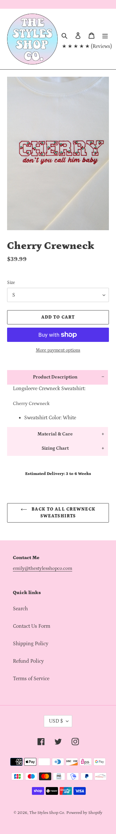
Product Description (55, 377)
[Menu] (105, 35)
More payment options (58, 350)
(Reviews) (101, 46)
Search (20, 609)
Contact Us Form (31, 626)
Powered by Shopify (84, 812)
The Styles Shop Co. (47, 812)
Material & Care (55, 434)
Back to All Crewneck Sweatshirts (62, 513)
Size (11, 282)
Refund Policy (28, 661)
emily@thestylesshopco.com (42, 568)
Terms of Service (31, 679)
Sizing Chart (55, 448)
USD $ (56, 721)
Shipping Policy (30, 644)
